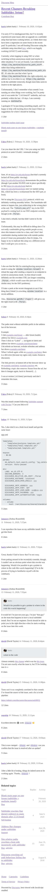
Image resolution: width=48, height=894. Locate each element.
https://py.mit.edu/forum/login (13, 180)
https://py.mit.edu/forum (20, 174)
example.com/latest (17, 349)
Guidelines (24, 877)
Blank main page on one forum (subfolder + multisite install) (22, 129)
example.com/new (27, 365)
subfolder (9, 848)
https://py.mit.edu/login (16, 186)
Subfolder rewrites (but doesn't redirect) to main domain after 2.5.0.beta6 (12, 814)
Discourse (16, 887)
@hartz (22, 745)
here (24, 48)
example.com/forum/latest (27, 343)
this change (19, 661)
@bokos (34, 745)
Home (3, 877)
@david (28, 723)
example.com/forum (14, 335)
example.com (22, 338)
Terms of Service (8, 882)
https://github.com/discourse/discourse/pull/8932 (20, 700)
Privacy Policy (23, 882)
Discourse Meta (7, 3)
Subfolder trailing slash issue (12, 123)
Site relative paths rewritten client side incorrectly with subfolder (13, 842)
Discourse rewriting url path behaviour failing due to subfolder (13, 857)
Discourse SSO (20, 199)
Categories (13, 877)
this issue (40, 661)
